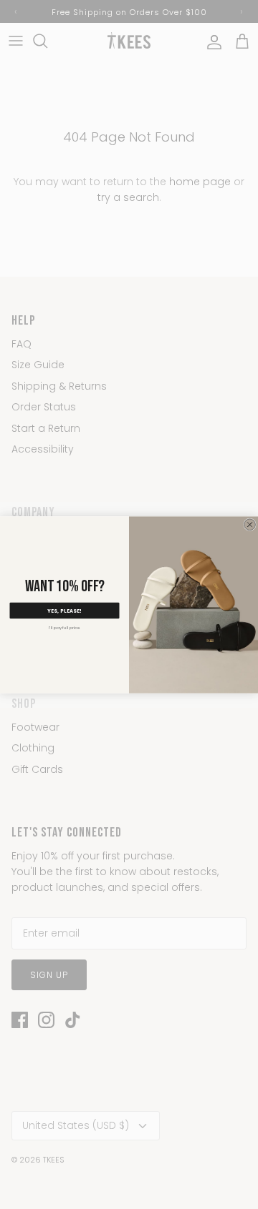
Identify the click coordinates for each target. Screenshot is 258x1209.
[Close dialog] (250, 524)
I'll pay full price (64, 627)
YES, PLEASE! (64, 610)
